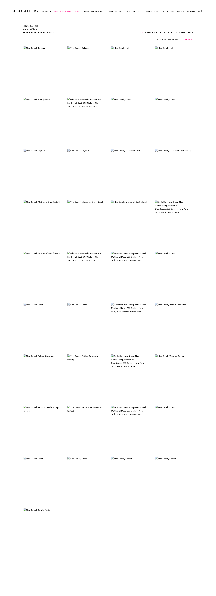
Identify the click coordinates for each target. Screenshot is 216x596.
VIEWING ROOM (93, 11)
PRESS (182, 32)
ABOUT (191, 11)
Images (139, 32)
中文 (200, 11)
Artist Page (170, 32)
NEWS (180, 11)
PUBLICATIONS (151, 11)
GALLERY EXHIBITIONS (67, 11)
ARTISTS (46, 11)
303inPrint (168, 11)
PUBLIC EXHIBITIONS (117, 11)
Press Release (153, 32)
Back (190, 32)
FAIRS (136, 11)
